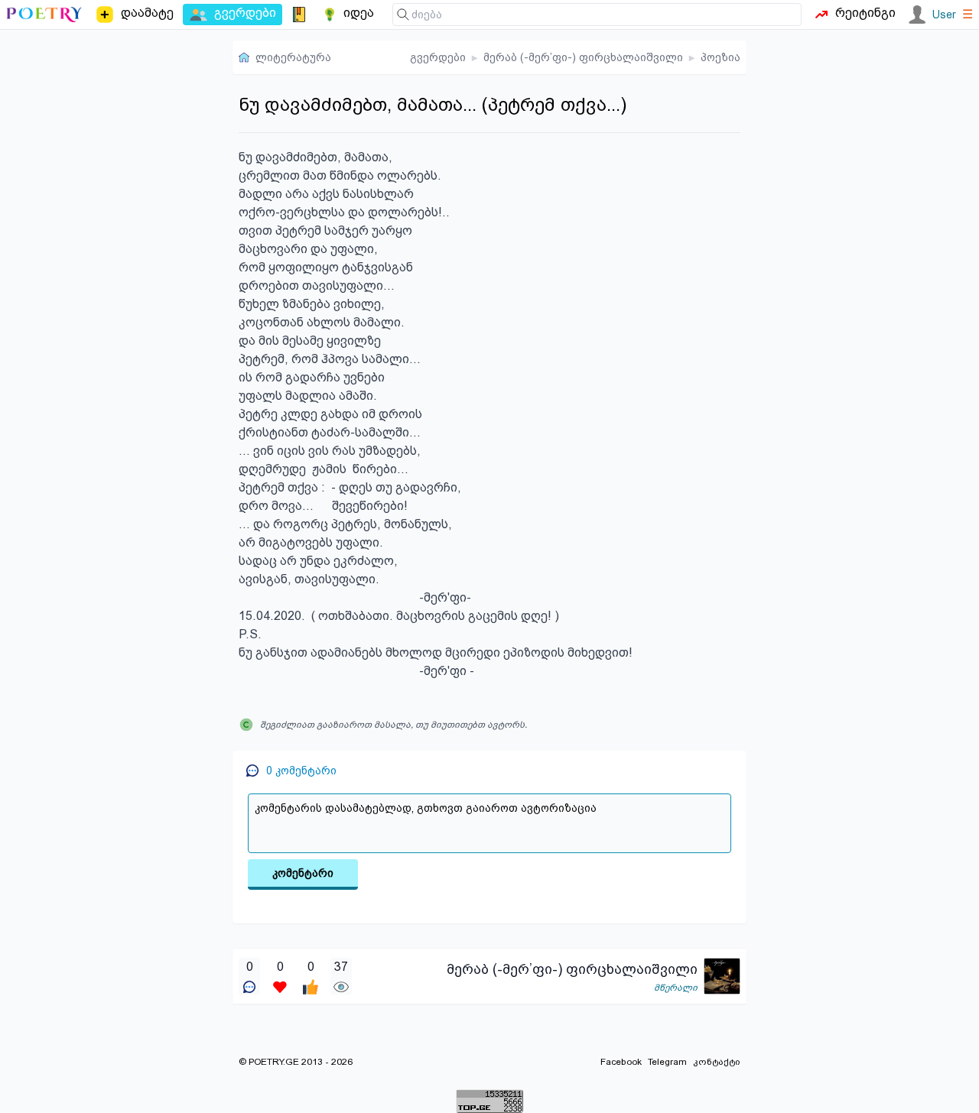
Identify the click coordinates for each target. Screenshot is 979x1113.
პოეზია (720, 57)
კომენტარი (302, 873)
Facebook (621, 1061)
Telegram (667, 1061)
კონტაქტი (716, 1061)
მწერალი (676, 987)
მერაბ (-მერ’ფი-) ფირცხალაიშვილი (583, 57)
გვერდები (438, 57)
